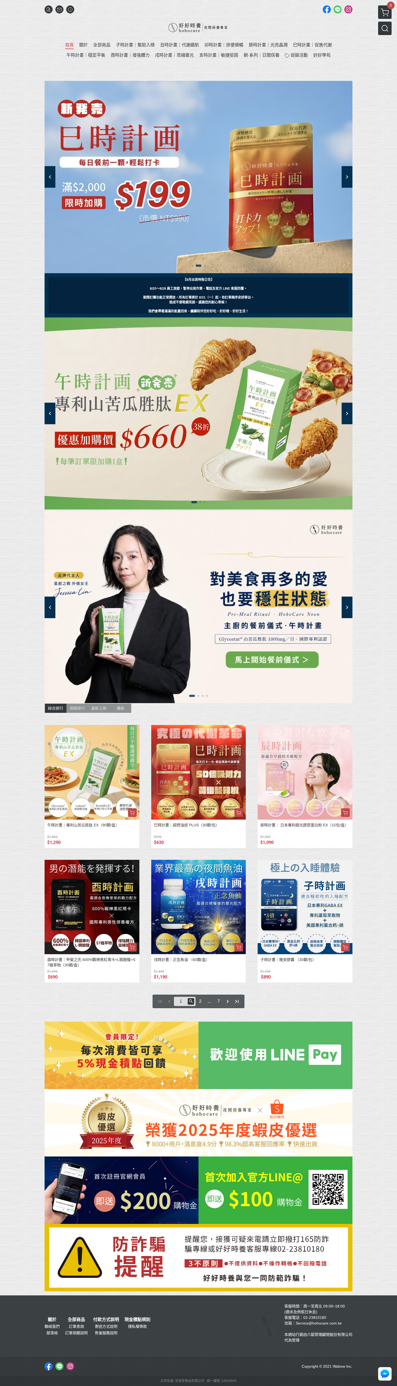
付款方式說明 (106, 1319)
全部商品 (76, 1319)
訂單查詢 (76, 1326)
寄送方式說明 (106, 1326)
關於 (52, 1319)
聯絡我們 (52, 1326)
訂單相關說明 (76, 1333)
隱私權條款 (137, 1326)
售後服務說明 (106, 1333)
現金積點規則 (137, 1319)
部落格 (52, 1333)
